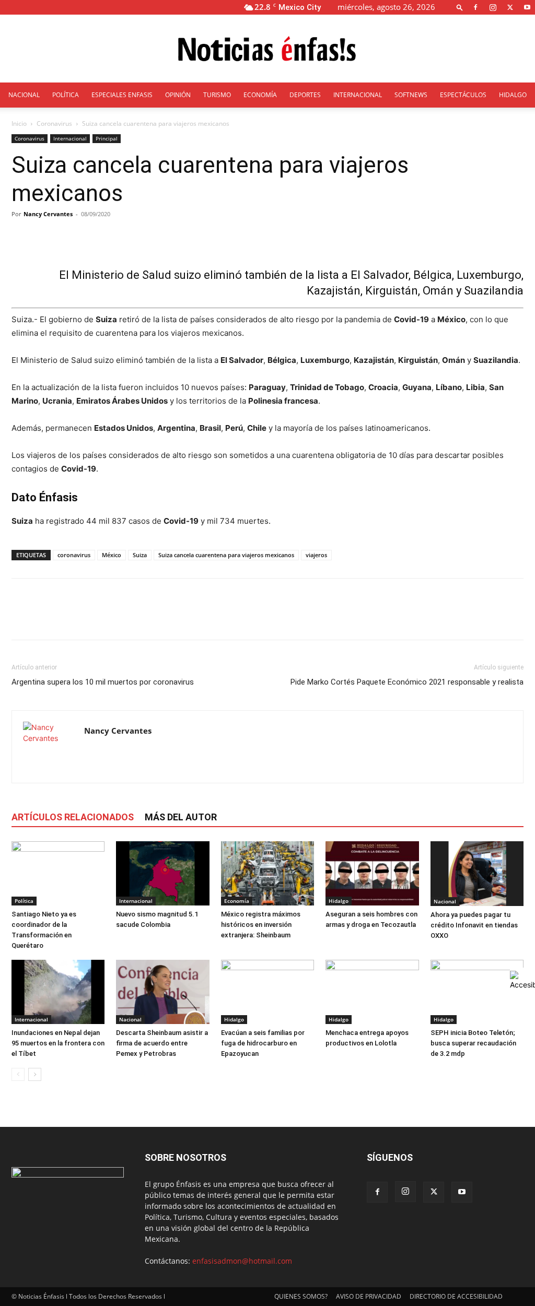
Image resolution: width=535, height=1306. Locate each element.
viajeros (316, 555)
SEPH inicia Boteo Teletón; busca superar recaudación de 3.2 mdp (473, 1043)
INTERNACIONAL (357, 94)
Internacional (70, 138)
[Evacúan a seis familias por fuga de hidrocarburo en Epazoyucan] (267, 992)
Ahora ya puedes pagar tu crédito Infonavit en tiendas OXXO (474, 925)
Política (24, 900)
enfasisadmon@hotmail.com (242, 1261)
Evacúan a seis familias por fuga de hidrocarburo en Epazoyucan (263, 1043)
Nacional (445, 901)
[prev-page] (18, 1074)
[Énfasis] (267, 49)
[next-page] (34, 1074)
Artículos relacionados (72, 816)
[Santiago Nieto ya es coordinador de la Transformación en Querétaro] (57, 873)
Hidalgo (338, 900)
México (111, 555)
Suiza (140, 555)
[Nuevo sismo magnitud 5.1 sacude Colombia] (162, 873)
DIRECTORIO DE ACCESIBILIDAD (456, 1296)
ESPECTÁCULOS (463, 94)
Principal (107, 138)
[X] (510, 7)
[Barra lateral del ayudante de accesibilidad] (522, 980)
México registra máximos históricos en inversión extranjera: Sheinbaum (260, 924)
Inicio (19, 123)
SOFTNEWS (410, 94)
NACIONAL (24, 94)
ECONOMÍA (260, 94)
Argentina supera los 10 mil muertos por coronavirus (102, 682)
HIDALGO (513, 94)
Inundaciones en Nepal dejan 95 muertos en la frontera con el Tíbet (57, 1043)
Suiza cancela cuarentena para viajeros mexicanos (226, 555)
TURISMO (217, 94)
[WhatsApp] (94, 618)
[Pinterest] (70, 618)
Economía (236, 900)
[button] (460, 7)
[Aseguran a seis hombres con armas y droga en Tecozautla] (371, 873)
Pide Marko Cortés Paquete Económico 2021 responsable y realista (407, 682)
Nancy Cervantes (48, 214)
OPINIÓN (178, 94)
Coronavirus (54, 123)
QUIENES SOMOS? (301, 1296)
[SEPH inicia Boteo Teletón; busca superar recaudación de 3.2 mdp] (477, 992)
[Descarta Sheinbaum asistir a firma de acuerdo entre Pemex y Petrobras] (162, 992)
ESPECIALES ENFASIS (122, 94)
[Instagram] (493, 7)
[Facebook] (475, 7)
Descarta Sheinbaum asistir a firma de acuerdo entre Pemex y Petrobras (162, 1043)
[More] (261, 237)
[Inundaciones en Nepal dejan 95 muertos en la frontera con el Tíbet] (57, 992)
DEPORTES (305, 94)
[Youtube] (527, 7)
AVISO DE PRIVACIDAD (368, 1296)
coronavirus (73, 555)
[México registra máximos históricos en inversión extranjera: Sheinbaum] (267, 873)
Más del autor (181, 816)
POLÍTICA (65, 94)
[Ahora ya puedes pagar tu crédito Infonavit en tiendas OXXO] (477, 873)
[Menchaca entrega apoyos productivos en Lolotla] (371, 992)
